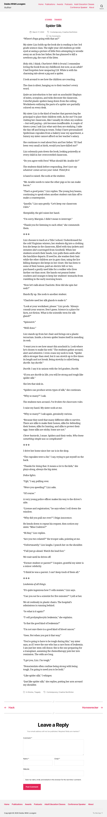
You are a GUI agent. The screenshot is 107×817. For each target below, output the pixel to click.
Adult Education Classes (84, 4)
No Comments (55, 36)
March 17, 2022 (38, 32)
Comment (27, 738)
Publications (50, 4)
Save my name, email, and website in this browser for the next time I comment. (53, 780)
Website (26, 769)
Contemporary (55, 32)
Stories (48, 20)
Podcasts (68, 4)
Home (40, 4)
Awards (60, 4)
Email (57, 759)
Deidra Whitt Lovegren (14, 4)
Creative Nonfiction (69, 32)
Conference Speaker (78, 7)
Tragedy (58, 20)
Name (26, 759)
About (91, 7)
